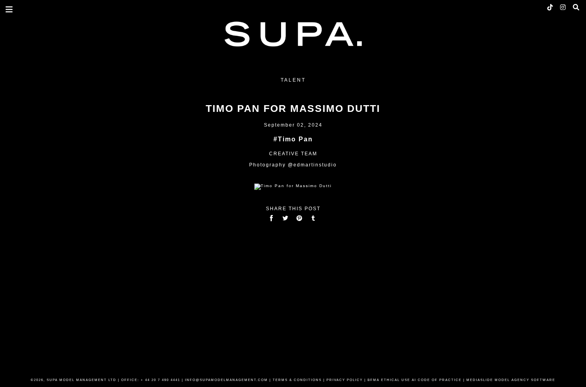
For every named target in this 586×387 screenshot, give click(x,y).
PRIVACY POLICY (344, 380)
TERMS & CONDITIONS (297, 380)
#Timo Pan (293, 139)
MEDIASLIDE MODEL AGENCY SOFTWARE (510, 380)
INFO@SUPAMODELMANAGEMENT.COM (226, 380)
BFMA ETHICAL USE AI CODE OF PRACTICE (415, 380)
